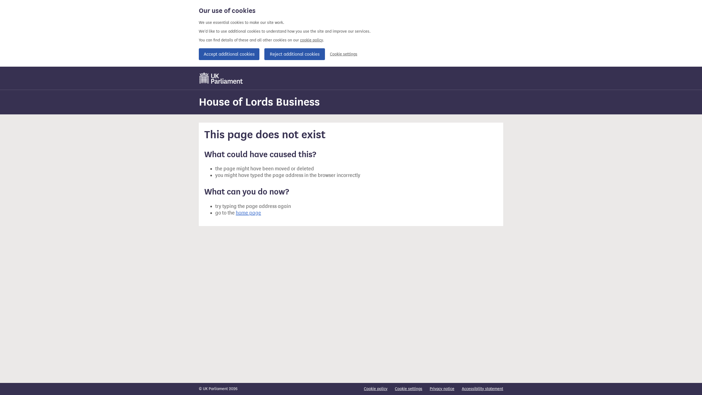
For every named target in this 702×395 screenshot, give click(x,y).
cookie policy (311, 40)
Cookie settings (343, 54)
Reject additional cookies (294, 54)
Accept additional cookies (229, 54)
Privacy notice (442, 388)
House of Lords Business (259, 102)
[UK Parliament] (221, 78)
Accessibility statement (482, 388)
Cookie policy (375, 388)
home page (248, 213)
